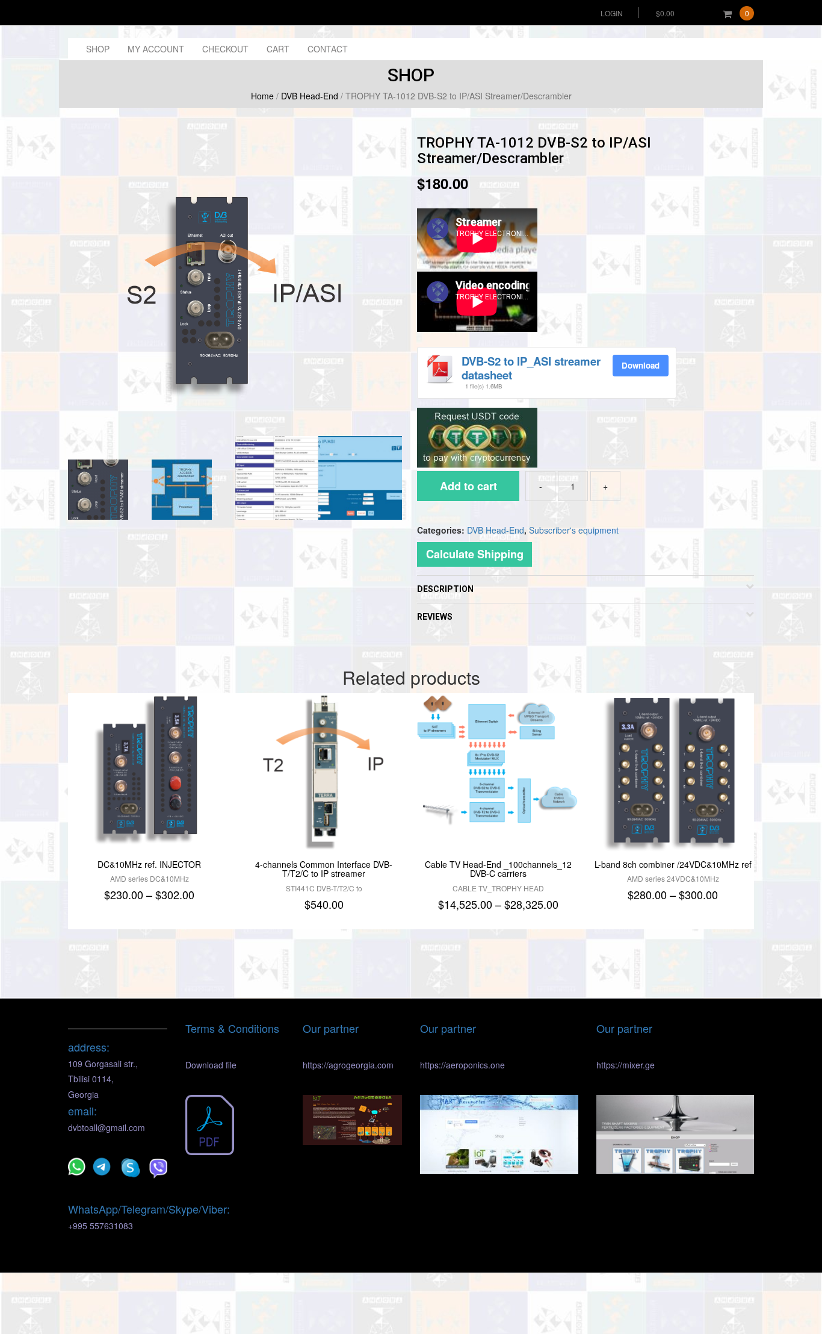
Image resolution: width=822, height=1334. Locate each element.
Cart (278, 49)
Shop (98, 49)
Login (612, 13)
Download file (210, 1065)
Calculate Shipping (475, 554)
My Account (156, 49)
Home (262, 96)
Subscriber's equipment (574, 530)
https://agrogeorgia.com (348, 1065)
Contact (327, 49)
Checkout (225, 49)
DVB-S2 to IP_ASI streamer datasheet (531, 367)
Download (641, 365)
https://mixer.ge (625, 1065)
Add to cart (468, 486)
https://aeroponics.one (462, 1065)
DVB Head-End (309, 96)
